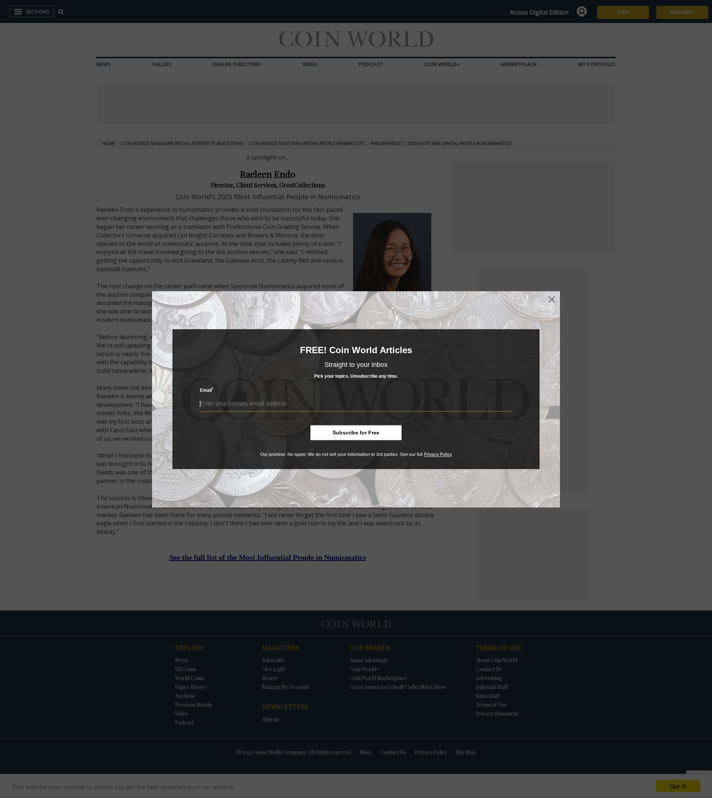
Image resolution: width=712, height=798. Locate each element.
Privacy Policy (438, 454)
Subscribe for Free (356, 433)
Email (206, 390)
